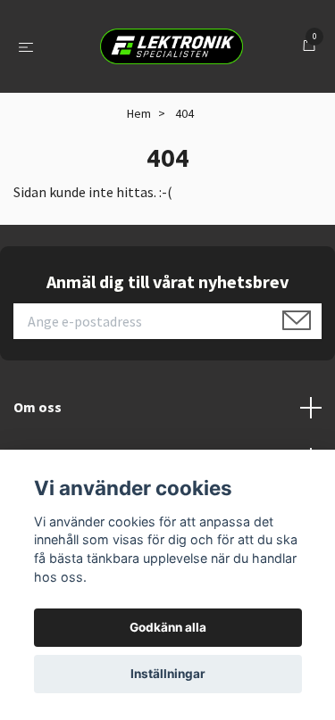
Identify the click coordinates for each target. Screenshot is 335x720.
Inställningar (167, 673)
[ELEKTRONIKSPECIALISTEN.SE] (171, 46)
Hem (139, 113)
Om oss (37, 407)
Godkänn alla (168, 627)
